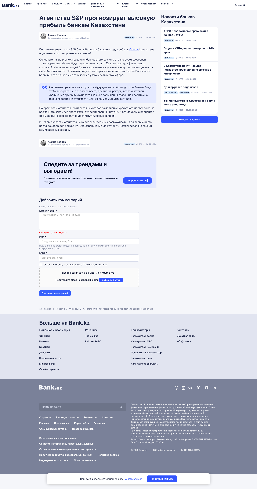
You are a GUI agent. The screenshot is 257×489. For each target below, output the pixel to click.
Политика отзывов (85, 460)
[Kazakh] (252, 4)
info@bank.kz (185, 341)
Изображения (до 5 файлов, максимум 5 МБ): (89, 272)
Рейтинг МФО (93, 341)
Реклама (44, 423)
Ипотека (44, 341)
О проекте (45, 417)
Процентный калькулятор (146, 352)
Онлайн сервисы (49, 369)
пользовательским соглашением (147, 436)
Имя (42, 237)
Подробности (135, 180)
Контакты (107, 417)
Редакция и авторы (67, 417)
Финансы (129, 37)
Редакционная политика (53, 460)
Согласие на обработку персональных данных (66, 443)
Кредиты (44, 346)
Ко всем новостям (189, 119)
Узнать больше (133, 478)
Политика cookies (108, 454)
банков (134, 49)
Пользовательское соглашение (57, 438)
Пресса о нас (61, 423)
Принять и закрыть (162, 479)
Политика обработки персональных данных (65, 454)
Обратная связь (186, 335)
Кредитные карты (50, 358)
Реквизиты (90, 417)
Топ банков (91, 335)
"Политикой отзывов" (95, 264)
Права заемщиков (83, 428)
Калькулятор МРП (141, 341)
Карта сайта (81, 423)
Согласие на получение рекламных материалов (67, 449)
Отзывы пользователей (53, 428)
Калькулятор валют (142, 335)
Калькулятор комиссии (145, 346)
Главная (47, 308)
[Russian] (249, 4)
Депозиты (45, 352)
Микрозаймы (47, 363)
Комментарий (48, 210)
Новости (60, 308)
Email (43, 252)
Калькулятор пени (141, 358)
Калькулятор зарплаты (144, 363)
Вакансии (99, 423)
